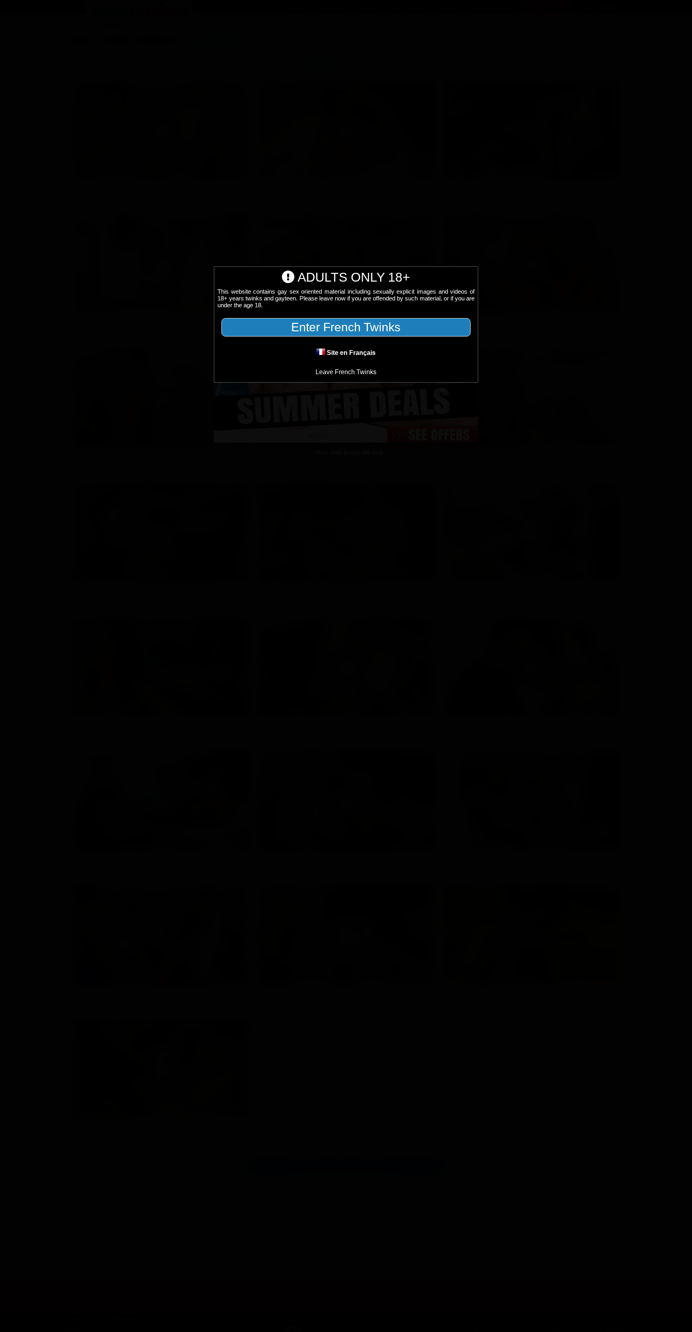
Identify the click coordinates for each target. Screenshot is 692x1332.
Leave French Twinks (346, 372)
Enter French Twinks (345, 327)
